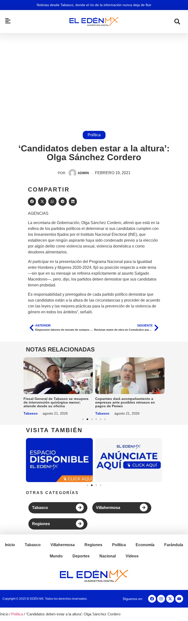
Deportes (81, 556)
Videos (132, 556)
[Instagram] (161, 599)
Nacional (107, 556)
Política (94, 135)
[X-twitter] (170, 599)
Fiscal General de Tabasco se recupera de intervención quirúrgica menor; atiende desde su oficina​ (56, 402)
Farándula (173, 545)
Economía (145, 545)
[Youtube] (179, 599)
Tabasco (31, 413)
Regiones (41, 524)
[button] (32, 201)
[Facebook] (152, 599)
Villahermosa (108, 508)
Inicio (10, 545)
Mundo (56, 556)
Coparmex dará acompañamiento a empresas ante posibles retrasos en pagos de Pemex (125, 402)
